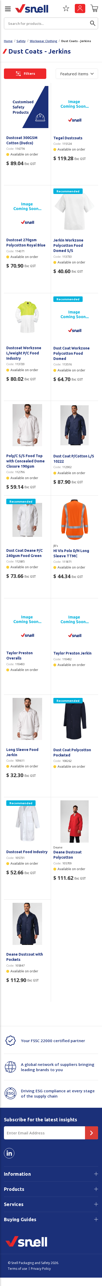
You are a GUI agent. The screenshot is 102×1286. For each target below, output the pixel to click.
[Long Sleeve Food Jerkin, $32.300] (27, 719)
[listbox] (77, 73)
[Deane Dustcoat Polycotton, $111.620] (74, 821)
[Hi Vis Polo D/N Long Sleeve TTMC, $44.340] (74, 520)
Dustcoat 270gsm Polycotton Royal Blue (26, 242)
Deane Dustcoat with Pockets (24, 957)
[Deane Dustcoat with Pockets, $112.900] (27, 924)
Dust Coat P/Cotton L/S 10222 (73, 458)
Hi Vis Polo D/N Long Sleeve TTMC (71, 553)
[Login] (80, 8)
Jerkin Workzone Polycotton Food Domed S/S (68, 245)
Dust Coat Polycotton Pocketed (72, 752)
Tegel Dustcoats (67, 138)
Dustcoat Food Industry (27, 852)
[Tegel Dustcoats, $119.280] (74, 107)
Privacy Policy (41, 1268)
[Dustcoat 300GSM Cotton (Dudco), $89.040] (27, 107)
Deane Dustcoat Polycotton (67, 854)
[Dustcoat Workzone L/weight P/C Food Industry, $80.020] (27, 317)
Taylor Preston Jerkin (72, 653)
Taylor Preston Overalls (19, 655)
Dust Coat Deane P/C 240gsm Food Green (24, 553)
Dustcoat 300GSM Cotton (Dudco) (21, 140)
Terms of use (17, 1268)
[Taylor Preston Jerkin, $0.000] (74, 622)
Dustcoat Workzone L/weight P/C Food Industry (23, 353)
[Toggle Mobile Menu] (6, 9)
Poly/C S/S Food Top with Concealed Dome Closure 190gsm (25, 461)
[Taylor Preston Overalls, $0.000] (27, 622)
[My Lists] (66, 10)
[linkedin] (9, 1153)
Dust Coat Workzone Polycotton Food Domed (71, 353)
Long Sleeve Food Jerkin (22, 752)
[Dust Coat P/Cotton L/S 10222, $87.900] (74, 425)
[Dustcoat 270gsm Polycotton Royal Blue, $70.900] (27, 209)
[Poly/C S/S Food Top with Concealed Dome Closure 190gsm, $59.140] (27, 425)
